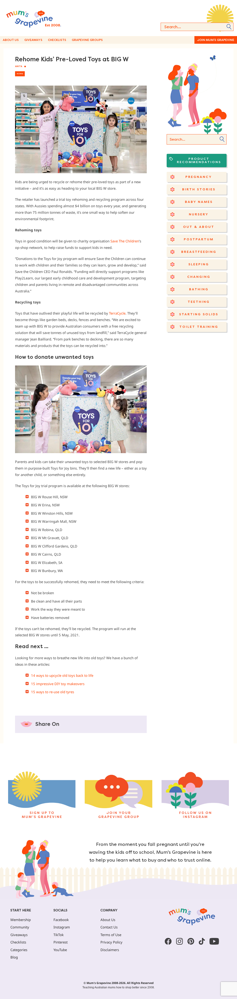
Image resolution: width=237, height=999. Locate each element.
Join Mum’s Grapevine (215, 40)
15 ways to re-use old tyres (52, 692)
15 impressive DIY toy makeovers (57, 683)
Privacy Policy (111, 942)
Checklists (57, 40)
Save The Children (124, 241)
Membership (20, 919)
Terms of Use (110, 934)
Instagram (61, 927)
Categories (18, 949)
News (20, 74)
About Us (11, 40)
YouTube (60, 949)
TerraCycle (117, 313)
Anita (18, 66)
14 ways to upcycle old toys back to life (62, 675)
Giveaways (33, 40)
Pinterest (60, 942)
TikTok (58, 934)
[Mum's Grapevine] (43, 18)
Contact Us (109, 927)
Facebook (61, 919)
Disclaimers (109, 949)
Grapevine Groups (87, 40)
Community (19, 927)
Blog (14, 957)
